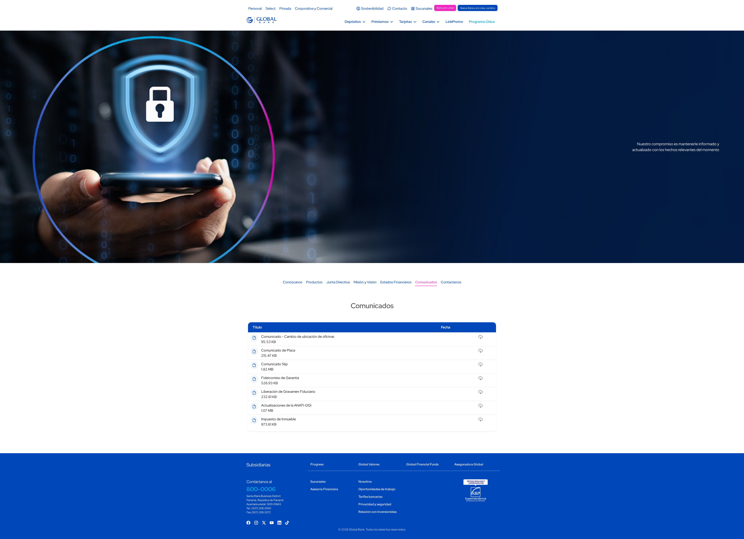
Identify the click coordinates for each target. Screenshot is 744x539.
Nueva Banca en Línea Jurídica (477, 8)
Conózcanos (292, 282)
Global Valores (368, 464)
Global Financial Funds (422, 464)
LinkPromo (454, 21)
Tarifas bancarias (370, 497)
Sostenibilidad (372, 8)
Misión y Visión (365, 282)
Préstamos (379, 21)
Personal (255, 8)
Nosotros (365, 482)
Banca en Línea (445, 7)
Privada (285, 8)
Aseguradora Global (468, 464)
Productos (314, 282)
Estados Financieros (395, 282)
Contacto (399, 8)
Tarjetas (405, 21)
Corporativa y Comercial (313, 8)
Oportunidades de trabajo (376, 489)
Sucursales (424, 8)
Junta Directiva (338, 282)
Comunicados (426, 282)
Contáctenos (451, 282)
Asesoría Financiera (324, 489)
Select (271, 8)
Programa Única (482, 21)
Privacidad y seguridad (374, 504)
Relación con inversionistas (377, 512)
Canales (428, 21)
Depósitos (353, 21)
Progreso (317, 464)
